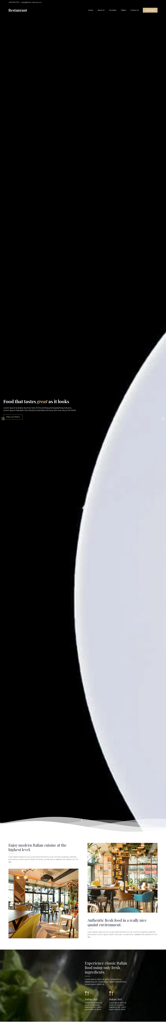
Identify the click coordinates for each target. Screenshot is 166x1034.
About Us (101, 10)
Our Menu (112, 10)
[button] (3, 418)
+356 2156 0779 (13, 2)
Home (90, 10)
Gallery (123, 10)
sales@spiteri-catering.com (31, 2)
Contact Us (135, 10)
